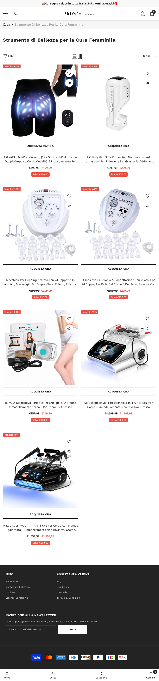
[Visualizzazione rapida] (69, 83)
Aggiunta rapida (40, 145)
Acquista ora (118, 145)
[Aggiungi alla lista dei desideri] (69, 73)
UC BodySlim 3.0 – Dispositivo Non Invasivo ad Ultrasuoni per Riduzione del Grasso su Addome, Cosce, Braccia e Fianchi (119, 159)
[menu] (5, 13)
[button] (74, 56)
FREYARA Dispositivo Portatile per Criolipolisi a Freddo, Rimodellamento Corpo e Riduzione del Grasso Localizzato (40, 405)
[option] (79, 3)
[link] (53, 675)
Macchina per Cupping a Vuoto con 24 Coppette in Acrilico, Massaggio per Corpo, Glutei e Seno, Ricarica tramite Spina (40, 282)
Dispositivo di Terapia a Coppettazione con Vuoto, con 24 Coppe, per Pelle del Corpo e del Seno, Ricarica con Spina (118, 282)
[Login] (143, 13)
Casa (6, 24)
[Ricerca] (16, 13)
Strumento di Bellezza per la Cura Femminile (49, 24)
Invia (72, 629)
